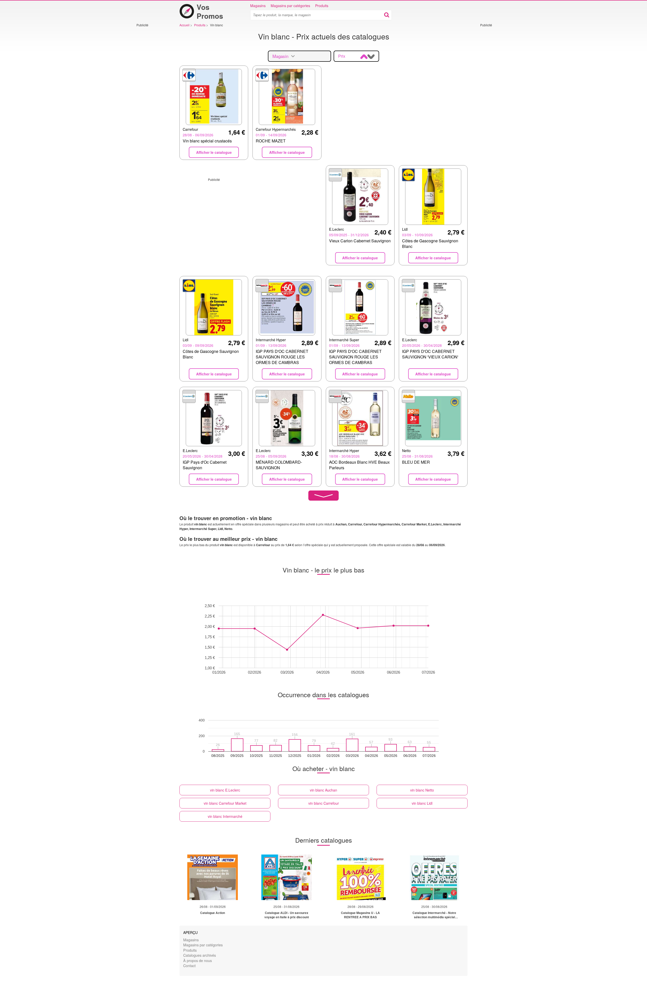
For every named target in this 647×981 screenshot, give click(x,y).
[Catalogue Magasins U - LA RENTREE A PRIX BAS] (360, 877)
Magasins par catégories (290, 5)
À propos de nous (197, 960)
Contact (189, 965)
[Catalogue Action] (212, 877)
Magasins (258, 5)
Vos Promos (210, 11)
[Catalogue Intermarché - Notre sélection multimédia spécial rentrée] (434, 877)
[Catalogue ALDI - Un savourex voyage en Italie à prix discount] (286, 877)
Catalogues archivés (199, 955)
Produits (321, 5)
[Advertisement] (151, 103)
